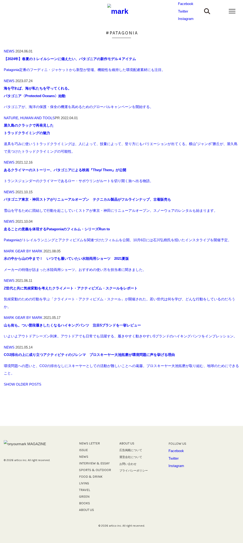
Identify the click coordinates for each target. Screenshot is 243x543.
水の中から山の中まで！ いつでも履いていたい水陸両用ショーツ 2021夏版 (66, 258)
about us (126, 443)
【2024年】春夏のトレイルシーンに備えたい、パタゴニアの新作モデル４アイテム (70, 59)
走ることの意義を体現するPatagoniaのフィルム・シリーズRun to (57, 229)
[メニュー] (232, 11)
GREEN (84, 497)
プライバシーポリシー (133, 470)
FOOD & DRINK (91, 477)
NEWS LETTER (89, 443)
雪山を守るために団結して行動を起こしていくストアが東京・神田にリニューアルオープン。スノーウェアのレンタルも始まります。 (110, 210)
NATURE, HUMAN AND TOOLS (29, 118)
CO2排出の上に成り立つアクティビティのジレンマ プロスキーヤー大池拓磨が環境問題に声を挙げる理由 (89, 355)
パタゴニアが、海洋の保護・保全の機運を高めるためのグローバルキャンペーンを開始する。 (78, 107)
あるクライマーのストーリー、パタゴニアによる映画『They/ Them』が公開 (65, 170)
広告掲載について (130, 450)
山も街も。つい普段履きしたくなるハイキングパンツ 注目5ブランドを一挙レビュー (72, 325)
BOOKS (84, 503)
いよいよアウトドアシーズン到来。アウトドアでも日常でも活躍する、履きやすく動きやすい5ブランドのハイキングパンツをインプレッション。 (120, 336)
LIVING (84, 483)
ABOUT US (86, 510)
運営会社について (130, 457)
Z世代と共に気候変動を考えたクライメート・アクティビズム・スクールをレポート (71, 288)
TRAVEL (84, 490)
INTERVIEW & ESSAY (94, 463)
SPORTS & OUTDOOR (95, 470)
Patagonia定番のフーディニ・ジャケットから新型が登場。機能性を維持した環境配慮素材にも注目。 (84, 70)
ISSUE (83, 450)
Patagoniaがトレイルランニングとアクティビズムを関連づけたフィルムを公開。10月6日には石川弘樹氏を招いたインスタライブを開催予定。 (117, 240)
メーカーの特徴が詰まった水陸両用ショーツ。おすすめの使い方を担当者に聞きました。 (75, 270)
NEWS (9, 51)
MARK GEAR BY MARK (23, 251)
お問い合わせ (127, 464)
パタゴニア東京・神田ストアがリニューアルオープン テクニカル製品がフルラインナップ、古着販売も (87, 199)
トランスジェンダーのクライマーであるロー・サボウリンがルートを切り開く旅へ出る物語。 (78, 181)
